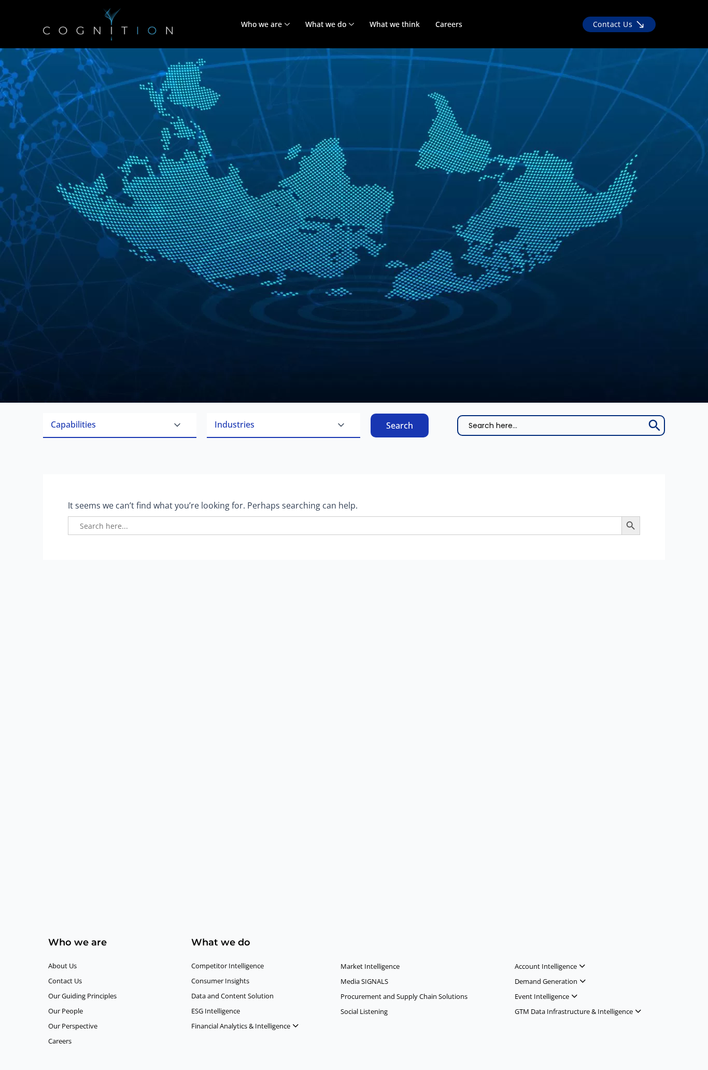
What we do (325, 24)
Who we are (261, 24)
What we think (395, 24)
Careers (448, 24)
